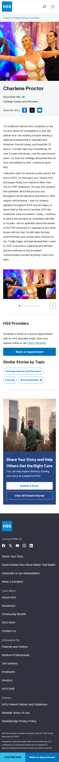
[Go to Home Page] (7, 526)
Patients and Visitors (15, 646)
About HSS (9, 597)
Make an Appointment (42, 757)
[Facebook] (5, 545)
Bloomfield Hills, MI (31, 380)
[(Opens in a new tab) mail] (39, 110)
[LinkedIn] (33, 545)
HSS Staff (8, 688)
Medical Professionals (15, 655)
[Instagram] (26, 545)
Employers (8, 671)
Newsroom (8, 605)
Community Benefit (14, 614)
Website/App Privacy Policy (19, 721)
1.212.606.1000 (12, 757)
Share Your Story (12, 556)
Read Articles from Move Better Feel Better (29, 564)
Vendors (7, 680)
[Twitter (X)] (12, 545)
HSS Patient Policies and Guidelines (25, 704)
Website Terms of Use (16, 712)
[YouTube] (19, 545)
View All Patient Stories (29, 495)
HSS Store (8, 622)
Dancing (10, 380)
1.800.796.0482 (36, 343)
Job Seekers (10, 663)
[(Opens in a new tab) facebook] (24, 110)
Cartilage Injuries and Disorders (23, 371)
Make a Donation (12, 581)
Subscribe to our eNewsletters (21, 573)
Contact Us (9, 631)
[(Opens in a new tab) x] (32, 110)
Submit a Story (29, 485)
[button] (53, 306)
